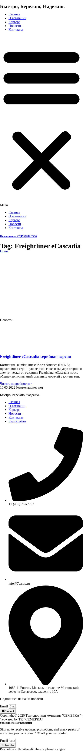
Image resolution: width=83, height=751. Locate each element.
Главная (14, 14)
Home (4, 251)
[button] (41, 121)
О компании (17, 18)
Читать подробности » (16, 383)
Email (4, 706)
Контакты (16, 29)
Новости (15, 26)
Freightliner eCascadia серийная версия (35, 356)
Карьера (14, 22)
